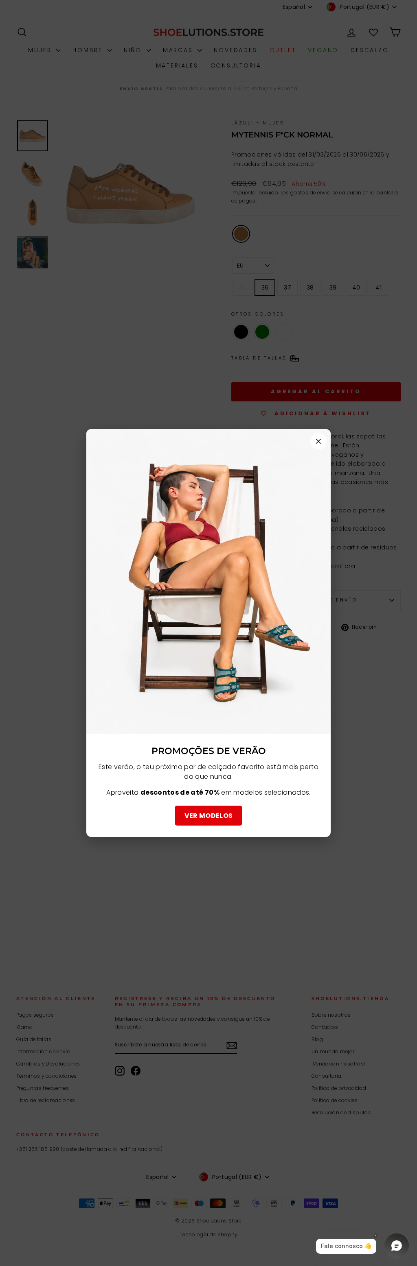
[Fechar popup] (318, 441)
